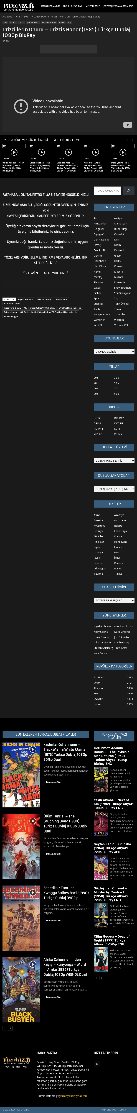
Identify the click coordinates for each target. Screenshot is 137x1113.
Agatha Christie (102, 626)
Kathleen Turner (49, 22)
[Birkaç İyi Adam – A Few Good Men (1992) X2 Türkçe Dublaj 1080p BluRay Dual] (14, 152)
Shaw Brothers (122, 287)
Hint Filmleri (100, 266)
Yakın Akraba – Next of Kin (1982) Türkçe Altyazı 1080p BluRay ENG (114, 804)
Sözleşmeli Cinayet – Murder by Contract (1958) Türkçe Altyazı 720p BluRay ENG (111, 894)
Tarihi (97, 309)
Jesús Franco (101, 637)
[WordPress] (97, 1064)
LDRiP (117, 428)
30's (116, 377)
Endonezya (120, 531)
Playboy (98, 282)
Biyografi (99, 234)
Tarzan (118, 309)
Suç (69, 22)
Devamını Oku (53, 782)
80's (26, 16)
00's (87, 158)
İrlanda (118, 547)
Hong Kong (120, 541)
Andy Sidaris (101, 631)
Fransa (118, 536)
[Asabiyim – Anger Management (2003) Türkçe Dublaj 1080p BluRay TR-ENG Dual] (95, 152)
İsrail (117, 552)
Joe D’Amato (121, 637)
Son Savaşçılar (122, 293)
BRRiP (97, 423)
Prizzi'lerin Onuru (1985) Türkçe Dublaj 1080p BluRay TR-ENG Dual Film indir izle (42, 307)
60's (96, 388)
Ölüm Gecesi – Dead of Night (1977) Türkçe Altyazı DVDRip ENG (112, 940)
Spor (96, 298)
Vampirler (99, 319)
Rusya (117, 568)
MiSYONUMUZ (93, 6)
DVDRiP (118, 423)
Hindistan (99, 541)
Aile (96, 218)
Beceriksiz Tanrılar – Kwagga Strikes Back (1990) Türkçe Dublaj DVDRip (66, 893)
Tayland (98, 573)
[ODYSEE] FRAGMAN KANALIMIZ (118, 6)
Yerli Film (99, 325)
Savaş (97, 287)
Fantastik (119, 250)
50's (116, 383)
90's (116, 393)
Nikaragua (100, 568)
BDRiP (97, 418)
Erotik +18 (100, 250)
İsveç (97, 557)
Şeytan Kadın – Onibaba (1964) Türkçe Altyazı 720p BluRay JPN (112, 848)
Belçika (118, 525)
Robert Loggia (11, 316)
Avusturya (99, 525)
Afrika (97, 515)
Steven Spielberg (103, 647)
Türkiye (118, 573)
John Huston (61, 299)
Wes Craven (101, 653)
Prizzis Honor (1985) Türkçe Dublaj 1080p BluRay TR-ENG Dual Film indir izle (40, 312)
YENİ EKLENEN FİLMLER (68, 140)
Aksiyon (118, 218)
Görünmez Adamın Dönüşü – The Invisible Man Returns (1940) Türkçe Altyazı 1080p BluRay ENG (112, 756)
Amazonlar (100, 223)
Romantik (119, 282)
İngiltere (98, 547)
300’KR (34, 158)
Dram (21, 22)
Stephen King (121, 642)
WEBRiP (118, 434)
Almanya (119, 515)
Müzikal (118, 277)
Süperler (98, 303)
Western (119, 319)
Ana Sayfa (7, 16)
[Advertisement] (68, 49)
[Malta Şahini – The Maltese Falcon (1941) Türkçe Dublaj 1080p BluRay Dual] (123, 152)
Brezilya (98, 531)
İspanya (98, 552)
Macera (118, 271)
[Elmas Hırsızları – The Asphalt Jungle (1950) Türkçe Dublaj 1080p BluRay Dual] (41, 152)
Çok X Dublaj (101, 239)
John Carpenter (102, 642)
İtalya (117, 557)
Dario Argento (122, 631)
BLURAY (13, 22)
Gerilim (98, 255)
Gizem (117, 255)
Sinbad (98, 293)
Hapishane (100, 261)
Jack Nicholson (33, 22)
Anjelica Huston (25, 299)
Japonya (98, 563)
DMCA (123, 1109)
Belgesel (99, 229)
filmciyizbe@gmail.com (74, 1095)
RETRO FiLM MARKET (50, 6)
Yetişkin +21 (121, 325)
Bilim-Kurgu (121, 229)
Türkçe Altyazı (102, 314)
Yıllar (18, 16)
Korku (97, 271)
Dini (116, 239)
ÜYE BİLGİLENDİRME (72, 6)
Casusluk (119, 234)
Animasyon (120, 223)
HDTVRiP (99, 428)
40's (96, 383)
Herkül (117, 261)
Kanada (118, 563)
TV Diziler (119, 314)
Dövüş (97, 245)
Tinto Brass (121, 647)
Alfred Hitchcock (123, 626)
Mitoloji (98, 277)
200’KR (6, 158)
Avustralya (120, 520)
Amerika (98, 520)
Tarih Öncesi (121, 303)
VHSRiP (98, 434)
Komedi (62, 22)
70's (116, 388)
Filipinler (98, 536)
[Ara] (129, 190)
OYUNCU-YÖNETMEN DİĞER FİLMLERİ (25, 140)
